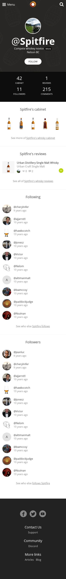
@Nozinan (20, 313)
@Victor (18, 254)
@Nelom (19, 266)
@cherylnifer (21, 207)
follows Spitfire (41, 483)
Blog (38, 559)
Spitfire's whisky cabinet (40, 138)
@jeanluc (19, 352)
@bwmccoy (20, 290)
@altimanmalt (22, 278)
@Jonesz (19, 242)
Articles (29, 559)
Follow (33, 61)
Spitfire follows (41, 326)
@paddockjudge (23, 301)
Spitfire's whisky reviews (38, 181)
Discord (33, 546)
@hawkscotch (22, 230)
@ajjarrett (20, 219)
